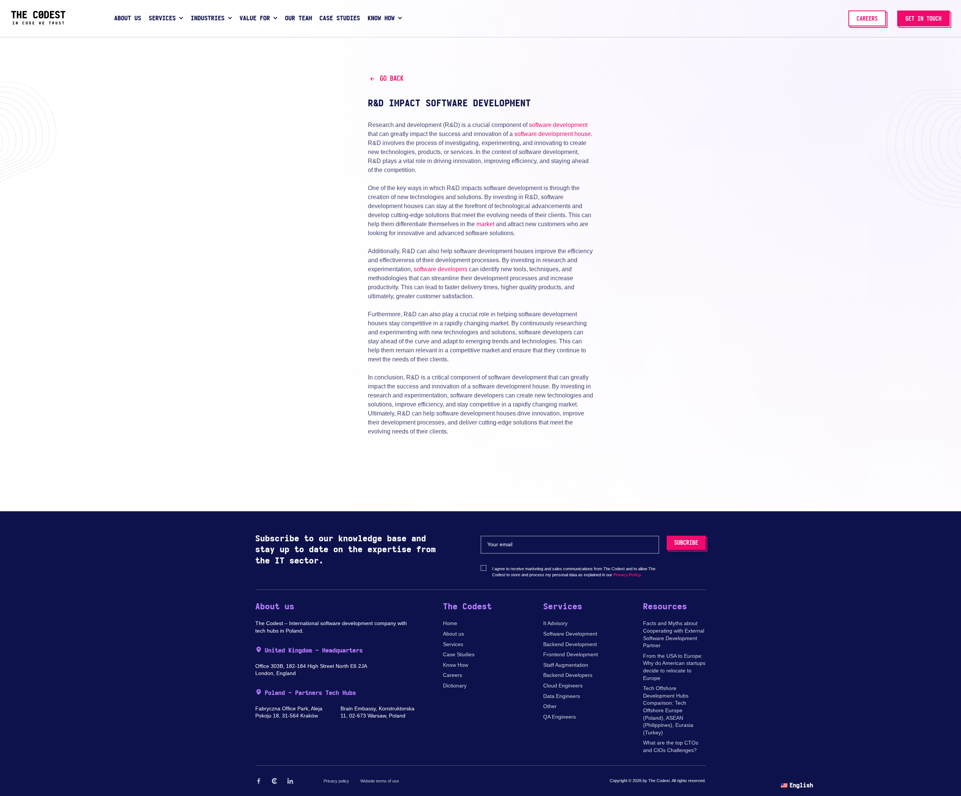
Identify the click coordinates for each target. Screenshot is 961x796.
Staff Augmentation (565, 665)
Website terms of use (379, 781)
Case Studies (458, 654)
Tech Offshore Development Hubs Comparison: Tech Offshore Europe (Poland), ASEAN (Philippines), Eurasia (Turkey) (668, 710)
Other (550, 706)
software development (558, 125)
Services (453, 644)
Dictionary (455, 686)
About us (453, 634)
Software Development (570, 634)
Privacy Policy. (627, 574)
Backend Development (570, 644)
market (485, 224)
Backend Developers (567, 675)
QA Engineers (559, 717)
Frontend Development (570, 654)
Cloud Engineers (563, 686)
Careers (452, 675)
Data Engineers (561, 696)
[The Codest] (38, 23)
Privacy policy (336, 781)
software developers (440, 269)
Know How (455, 665)
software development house (552, 134)
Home (450, 623)
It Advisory (555, 623)
